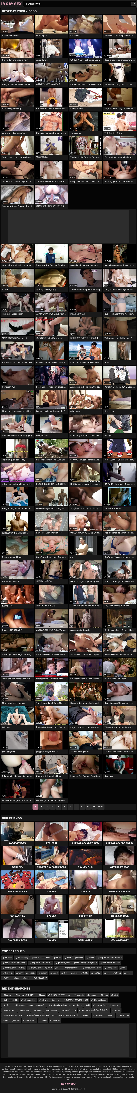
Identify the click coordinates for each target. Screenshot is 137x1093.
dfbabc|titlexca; (100, 1000)
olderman (25, 1010)
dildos (44, 1020)
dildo (66, 973)
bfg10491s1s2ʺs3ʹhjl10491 (111, 958)
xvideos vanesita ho (13, 1015)
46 (82, 807)
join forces (124, 1015)
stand (111, 1015)
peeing (87, 1015)
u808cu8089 (41, 978)
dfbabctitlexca (73, 968)
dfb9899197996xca (42, 958)
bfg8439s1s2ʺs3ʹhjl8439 (15, 963)
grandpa (92, 995)
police (129, 973)
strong (118, 973)
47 (88, 807)
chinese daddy (11, 1000)
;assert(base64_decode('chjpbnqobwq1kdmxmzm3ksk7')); (53, 1015)
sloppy (17, 1020)
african (56, 1000)
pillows (44, 1000)
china (58, 958)
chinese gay (23, 958)
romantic (80, 995)
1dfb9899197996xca (111, 963)
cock (27, 978)
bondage (9, 973)
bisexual (56, 1020)
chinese (8, 958)
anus (75, 973)
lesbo (42, 995)
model (55, 973)
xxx (18, 978)
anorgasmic (112, 968)
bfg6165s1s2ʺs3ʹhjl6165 (15, 968)
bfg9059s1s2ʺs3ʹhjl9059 (86, 963)
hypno (105, 995)
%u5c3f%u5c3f (69, 1010)
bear (59, 968)
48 (94, 807)
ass (107, 973)
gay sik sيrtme (64, 963)
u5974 (8, 978)
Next (100, 807)
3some (80, 958)
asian (69, 958)
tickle (85, 973)
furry (20, 973)
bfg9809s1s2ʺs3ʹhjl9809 (41, 968)
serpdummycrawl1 (93, 968)
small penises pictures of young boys (65, 1005)
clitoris (91, 958)
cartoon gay (10, 1010)
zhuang (38, 1010)
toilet (115, 995)
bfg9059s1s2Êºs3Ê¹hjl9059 (76, 1000)
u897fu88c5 (30, 1020)
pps (6, 1020)
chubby (31, 973)
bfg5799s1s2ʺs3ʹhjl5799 (42, 963)
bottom (44, 973)
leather (8, 995)
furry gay (99, 1015)
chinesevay (52, 1010)
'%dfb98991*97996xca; (60, 995)
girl (88, 1005)
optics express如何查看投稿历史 (95, 1010)
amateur (97, 973)
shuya (117, 1010)
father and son (30, 1000)
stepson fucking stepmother (107, 1005)
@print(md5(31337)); (26, 995)
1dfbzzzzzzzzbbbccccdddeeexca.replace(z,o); (25, 1005)
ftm (123, 968)
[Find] (133, 4)
